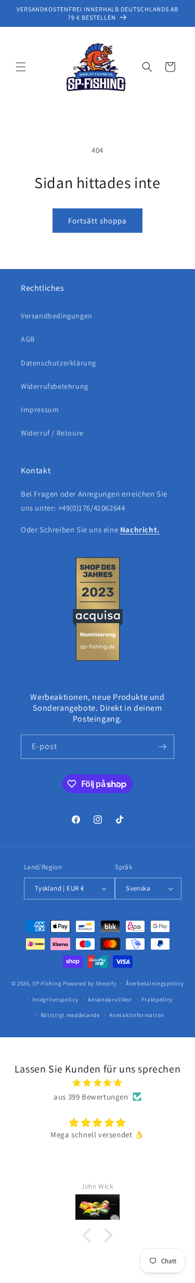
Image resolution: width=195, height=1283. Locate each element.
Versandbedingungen (57, 315)
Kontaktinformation (136, 1015)
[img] (97, 1083)
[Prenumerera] (162, 747)
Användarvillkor (110, 999)
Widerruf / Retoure (52, 433)
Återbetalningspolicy (155, 983)
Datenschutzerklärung (58, 363)
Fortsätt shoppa (97, 220)
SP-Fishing (46, 983)
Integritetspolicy (55, 999)
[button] (20, 66)
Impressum (40, 409)
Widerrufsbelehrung (54, 386)
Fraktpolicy (157, 999)
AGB (28, 339)
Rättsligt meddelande (70, 1015)
